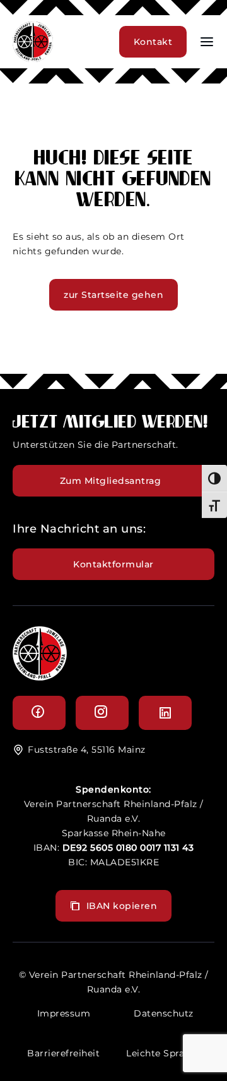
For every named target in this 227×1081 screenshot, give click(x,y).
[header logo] (33, 59)
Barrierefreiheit (63, 1053)
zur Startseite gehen (113, 294)
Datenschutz (164, 1013)
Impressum (64, 1013)
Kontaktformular (113, 564)
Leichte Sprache (163, 1053)
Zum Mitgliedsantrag (110, 480)
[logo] (40, 677)
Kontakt (153, 41)
